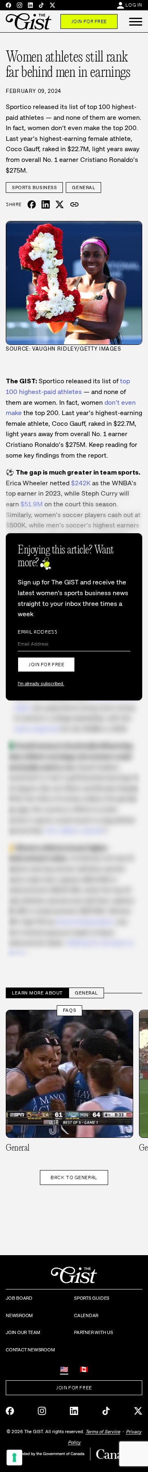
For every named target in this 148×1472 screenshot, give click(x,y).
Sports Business (34, 187)
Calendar (86, 1315)
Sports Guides (91, 1298)
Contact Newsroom (30, 1350)
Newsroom (19, 1315)
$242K (80, 483)
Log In (133, 4)
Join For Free (89, 21)
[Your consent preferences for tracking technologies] (14, 1457)
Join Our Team (23, 1332)
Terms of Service (103, 1431)
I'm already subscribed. (41, 683)
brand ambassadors (85, 921)
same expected (37, 728)
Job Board (19, 1298)
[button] (135, 21)
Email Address (37, 631)
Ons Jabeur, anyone (74, 830)
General (83, 187)
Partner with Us (93, 1332)
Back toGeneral (74, 1177)
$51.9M (32, 504)
